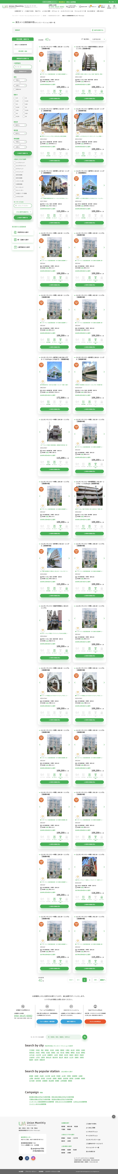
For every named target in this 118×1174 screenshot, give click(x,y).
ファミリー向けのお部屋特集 (37, 1104)
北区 (57, 1052)
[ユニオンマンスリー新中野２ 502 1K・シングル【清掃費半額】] (54, 558)
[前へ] (40, 61)
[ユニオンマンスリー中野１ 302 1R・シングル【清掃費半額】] (89, 434)
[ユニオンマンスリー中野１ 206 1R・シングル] (89, 618)
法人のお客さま (91, 11)
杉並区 (82, 81)
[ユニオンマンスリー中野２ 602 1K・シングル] (89, 867)
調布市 (77, 1055)
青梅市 (61, 1055)
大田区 (83, 1050)
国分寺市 (55, 1057)
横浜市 (63, 1141)
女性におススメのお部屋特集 (63, 1102)
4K (17, 113)
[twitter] (21, 1158)
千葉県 (63, 1129)
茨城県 (69, 1129)
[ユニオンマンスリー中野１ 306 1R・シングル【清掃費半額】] (89, 558)
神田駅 (83, 1078)
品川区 (73, 1050)
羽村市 (36, 1060)
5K (26, 116)
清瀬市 (77, 1057)
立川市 (44, 1055)
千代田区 (31, 1050)
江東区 (67, 1050)
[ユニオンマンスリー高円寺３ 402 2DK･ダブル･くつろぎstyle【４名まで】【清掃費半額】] (54, 372)
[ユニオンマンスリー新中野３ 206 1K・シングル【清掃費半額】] (89, 372)
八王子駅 (47, 1076)
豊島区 (53, 1052)
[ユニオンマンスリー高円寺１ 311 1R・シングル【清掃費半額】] (89, 123)
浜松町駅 (65, 1078)
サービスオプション (92, 1135)
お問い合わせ (100, 11)
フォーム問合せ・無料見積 (47, 1021)
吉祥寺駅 (38, 1081)
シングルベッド (20, 162)
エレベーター (19, 190)
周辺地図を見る (39, 1151)
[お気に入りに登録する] (43, 71)
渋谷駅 (42, 1076)
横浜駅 (63, 1153)
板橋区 (67, 1052)
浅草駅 (54, 1078)
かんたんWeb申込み (95, 1021)
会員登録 (109, 8)
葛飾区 (83, 1052)
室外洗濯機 (19, 178)
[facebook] (27, 1158)
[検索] (84, 1037)
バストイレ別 (19, 181)
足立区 (78, 1052)
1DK (17, 101)
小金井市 (31, 1057)
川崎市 (69, 1141)
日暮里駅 (44, 1081)
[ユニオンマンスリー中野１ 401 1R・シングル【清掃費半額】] (89, 931)
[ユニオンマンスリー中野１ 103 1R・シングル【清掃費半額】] (89, 247)
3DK (17, 110)
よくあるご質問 (46, 11)
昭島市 (71, 1055)
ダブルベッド (19, 169)
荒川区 (62, 1052)
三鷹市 (56, 1055)
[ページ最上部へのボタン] (113, 1116)
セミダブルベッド (21, 165)
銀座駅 (60, 1078)
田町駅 (71, 1078)
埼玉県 (76, 1126)
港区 (42, 1050)
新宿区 (47, 1050)
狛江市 (71, 1057)
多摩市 (82, 1057)
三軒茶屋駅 (63, 1081)
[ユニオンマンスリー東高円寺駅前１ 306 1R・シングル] (54, 620)
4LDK (17, 116)
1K (26, 98)
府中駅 (43, 1078)
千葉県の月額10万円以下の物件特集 (39, 1099)
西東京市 (42, 1060)
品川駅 (53, 1076)
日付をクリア (22, 71)
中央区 (38, 1050)
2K (17, 104)
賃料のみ (18, 89)
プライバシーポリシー (31, 1171)
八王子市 (38, 1055)
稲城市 (31, 1060)
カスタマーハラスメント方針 (52, 1171)
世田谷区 (31, 1052)
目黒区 (78, 1050)
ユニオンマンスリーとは (67, 11)
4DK (26, 113)
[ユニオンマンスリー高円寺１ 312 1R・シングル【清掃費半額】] (54, 123)
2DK (26, 104)
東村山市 (48, 1057)
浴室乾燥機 (19, 184)
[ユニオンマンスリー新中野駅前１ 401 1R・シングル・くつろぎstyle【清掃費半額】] (89, 496)
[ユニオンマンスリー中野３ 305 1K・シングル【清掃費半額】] (89, 682)
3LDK (26, 110)
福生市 (66, 1057)
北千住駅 (31, 1081)
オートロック (19, 187)
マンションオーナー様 (80, 11)
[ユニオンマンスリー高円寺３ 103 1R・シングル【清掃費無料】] (89, 185)
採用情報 (41, 1171)
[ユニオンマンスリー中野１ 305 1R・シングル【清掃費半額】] (54, 61)
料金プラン (38, 11)
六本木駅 (48, 1078)
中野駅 (69, 1076)
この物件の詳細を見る (54, 98)
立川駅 (64, 1076)
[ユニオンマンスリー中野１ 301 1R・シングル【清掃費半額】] (89, 807)
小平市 (38, 1057)
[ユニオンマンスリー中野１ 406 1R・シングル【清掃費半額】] (54, 744)
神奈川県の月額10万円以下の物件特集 (63, 1097)
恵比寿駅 (51, 1081)
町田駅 (58, 1076)
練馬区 (73, 1052)
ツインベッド (19, 172)
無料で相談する (71, 1021)
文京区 (52, 1050)
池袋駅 (36, 1076)
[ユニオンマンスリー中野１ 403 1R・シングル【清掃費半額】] (89, 309)
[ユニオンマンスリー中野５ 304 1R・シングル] (54, 432)
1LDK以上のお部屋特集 (80, 1102)
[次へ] (69, 61)
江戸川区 (31, 1055)
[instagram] (33, 1158)
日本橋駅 (77, 1078)
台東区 (57, 1050)
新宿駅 (31, 1076)
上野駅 (31, 1078)
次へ (95, 980)
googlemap (38, 1148)
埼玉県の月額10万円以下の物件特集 (62, 1099)
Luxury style (19, 196)
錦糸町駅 (37, 1078)
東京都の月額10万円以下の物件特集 (39, 1097)
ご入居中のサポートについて (92, 1143)
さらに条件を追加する (22, 212)
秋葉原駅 (74, 1076)
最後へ (102, 980)
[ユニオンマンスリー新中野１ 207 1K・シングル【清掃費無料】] (54, 185)
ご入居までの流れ (29, 11)
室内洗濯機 (19, 175)
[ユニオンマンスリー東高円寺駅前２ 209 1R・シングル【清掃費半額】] (89, 61)
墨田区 (62, 1050)
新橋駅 (57, 1081)
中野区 (47, 81)
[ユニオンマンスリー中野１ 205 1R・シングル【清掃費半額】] (89, 744)
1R (17, 98)
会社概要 (21, 1171)
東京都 (63, 1126)
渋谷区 (38, 1052)
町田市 (82, 1055)
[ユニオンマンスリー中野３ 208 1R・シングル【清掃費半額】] (54, 682)
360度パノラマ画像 (21, 193)
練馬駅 (70, 1081)
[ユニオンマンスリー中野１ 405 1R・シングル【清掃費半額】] (54, 309)
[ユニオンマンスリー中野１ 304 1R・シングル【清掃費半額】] (54, 496)
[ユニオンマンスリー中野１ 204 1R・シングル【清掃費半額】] (54, 869)
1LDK (26, 101)
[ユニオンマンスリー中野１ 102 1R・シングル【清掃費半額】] (54, 247)
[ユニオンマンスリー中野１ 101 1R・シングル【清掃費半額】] (54, 931)
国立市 (61, 1057)
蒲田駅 (80, 1076)
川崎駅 (69, 1153)
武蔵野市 (50, 1055)
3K (26, 107)
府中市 (66, 1055)
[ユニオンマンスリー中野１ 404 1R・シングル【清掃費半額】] (54, 807)
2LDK (17, 107)
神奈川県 (69, 1126)
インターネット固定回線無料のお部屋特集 (41, 1102)
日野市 (43, 1057)
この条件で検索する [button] (22, 153)
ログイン (115, 8)
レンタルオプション (92, 1131)
